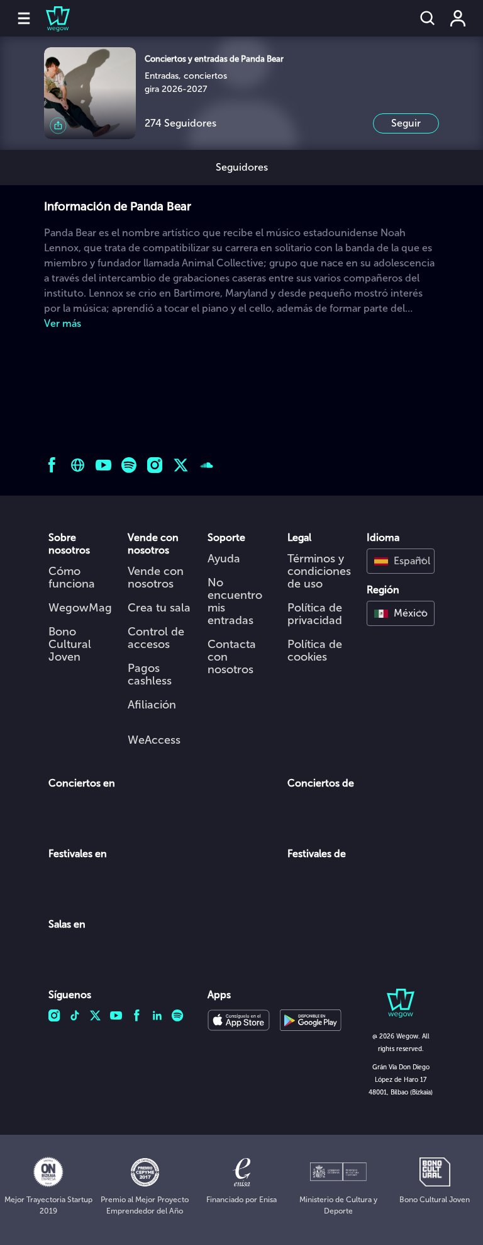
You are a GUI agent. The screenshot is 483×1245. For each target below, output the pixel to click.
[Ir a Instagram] (155, 465)
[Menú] (24, 18)
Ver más (62, 323)
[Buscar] (427, 18)
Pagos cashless (150, 674)
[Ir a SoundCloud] (206, 465)
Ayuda (224, 558)
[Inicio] (50, 18)
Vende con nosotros (156, 577)
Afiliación (152, 704)
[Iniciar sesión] (457, 18)
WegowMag (80, 607)
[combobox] (400, 561)
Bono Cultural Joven (69, 644)
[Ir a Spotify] (129, 465)
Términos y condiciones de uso (319, 571)
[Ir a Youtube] (103, 465)
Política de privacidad (314, 614)
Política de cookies (314, 650)
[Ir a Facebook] (52, 465)
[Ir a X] (181, 465)
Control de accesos (156, 638)
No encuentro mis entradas (235, 601)
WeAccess (154, 740)
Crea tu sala (159, 607)
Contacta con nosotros (232, 657)
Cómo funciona (71, 577)
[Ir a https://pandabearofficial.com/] (78, 465)
